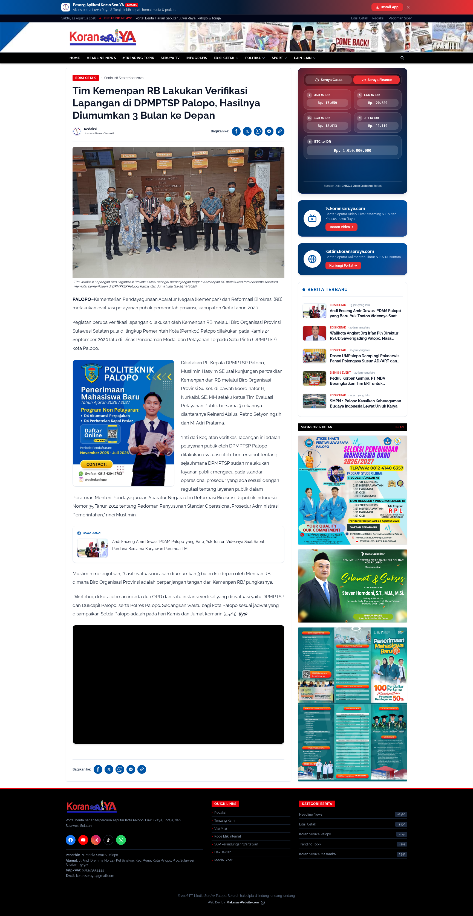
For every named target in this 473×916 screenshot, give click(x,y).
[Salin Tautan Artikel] (280, 131)
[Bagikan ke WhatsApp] (258, 131)
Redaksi (378, 18)
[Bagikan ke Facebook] (236, 131)
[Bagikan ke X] (247, 131)
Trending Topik (310, 844)
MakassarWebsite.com (243, 902)
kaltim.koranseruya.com (349, 251)
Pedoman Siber (400, 18)
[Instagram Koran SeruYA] (96, 840)
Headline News (310, 814)
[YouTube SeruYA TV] (83, 840)
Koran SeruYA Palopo (315, 834)
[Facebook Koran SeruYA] (71, 840)
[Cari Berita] (402, 58)
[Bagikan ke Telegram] (269, 131)
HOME (75, 58)
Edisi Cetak (359, 18)
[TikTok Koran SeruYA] (108, 840)
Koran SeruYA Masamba (317, 854)
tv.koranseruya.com (345, 208)
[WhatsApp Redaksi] (121, 840)
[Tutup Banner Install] (408, 7)
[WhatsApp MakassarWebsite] (262, 902)
